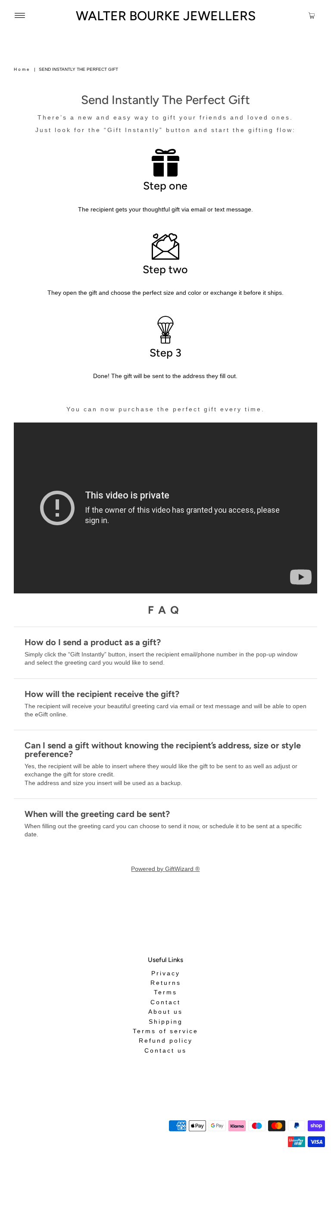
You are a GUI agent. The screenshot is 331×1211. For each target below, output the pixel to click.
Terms (165, 992)
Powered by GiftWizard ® (165, 868)
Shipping (166, 1021)
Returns (165, 982)
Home (22, 69)
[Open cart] (311, 15)
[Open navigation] (20, 15)
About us (165, 1011)
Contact (165, 1002)
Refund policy (166, 1040)
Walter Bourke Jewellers (166, 16)
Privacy (165, 972)
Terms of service (165, 1031)
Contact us (165, 1050)
